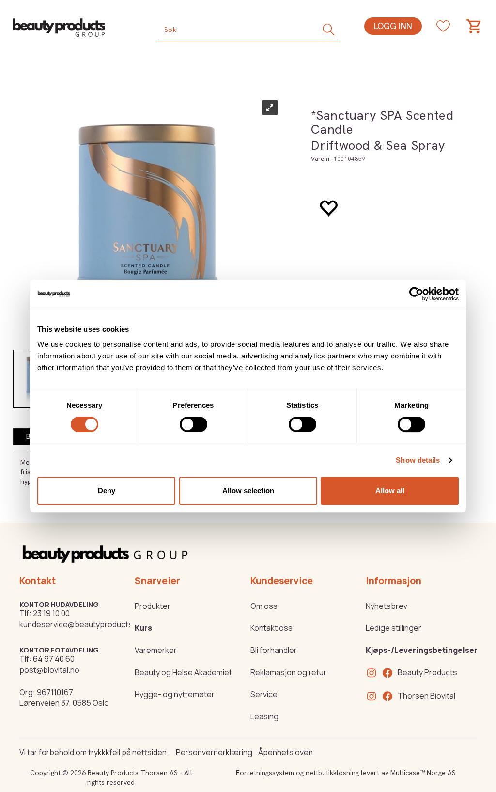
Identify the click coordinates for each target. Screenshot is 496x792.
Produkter (152, 606)
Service (264, 694)
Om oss (264, 606)
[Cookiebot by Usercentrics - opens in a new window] (416, 294)
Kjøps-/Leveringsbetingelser (422, 650)
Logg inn (393, 25)
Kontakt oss (271, 627)
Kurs (143, 627)
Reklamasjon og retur (288, 672)
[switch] (193, 424)
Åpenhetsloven (285, 752)
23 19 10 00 (51, 613)
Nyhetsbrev (386, 606)
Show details (418, 460)
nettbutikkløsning (332, 772)
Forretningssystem (265, 772)
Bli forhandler (273, 650)
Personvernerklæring (214, 752)
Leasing (264, 716)
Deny (106, 490)
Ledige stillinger (393, 627)
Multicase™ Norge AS (423, 772)
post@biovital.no (49, 670)
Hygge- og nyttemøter (175, 694)
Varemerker (156, 650)
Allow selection (248, 490)
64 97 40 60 (54, 658)
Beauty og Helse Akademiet (183, 672)
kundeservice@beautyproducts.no (81, 624)
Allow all (389, 490)
